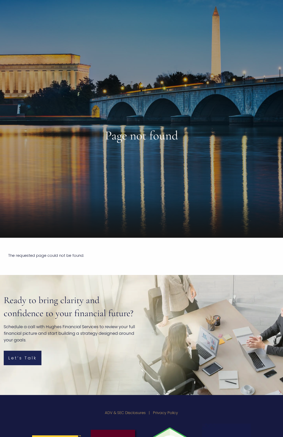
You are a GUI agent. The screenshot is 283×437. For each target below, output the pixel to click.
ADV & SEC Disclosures (125, 412)
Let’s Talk (22, 358)
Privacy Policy (165, 412)
